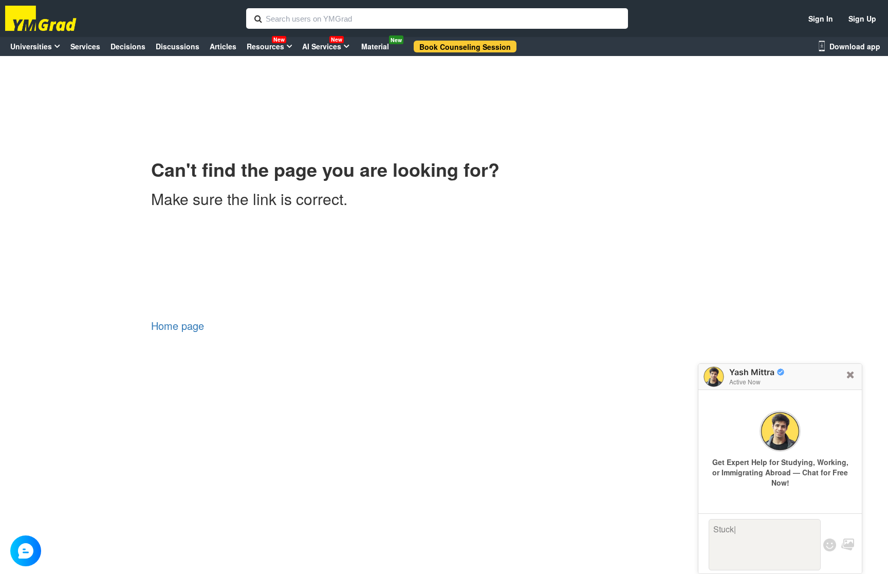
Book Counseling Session (465, 47)
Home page (177, 325)
